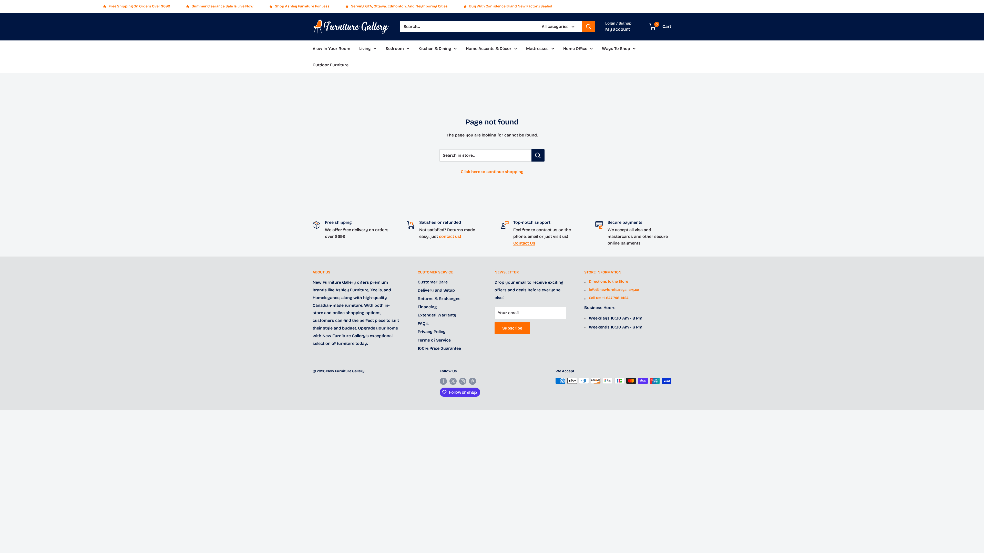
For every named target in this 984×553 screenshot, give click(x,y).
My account (617, 29)
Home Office (575, 48)
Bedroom (394, 48)
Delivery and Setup (436, 290)
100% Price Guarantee (439, 348)
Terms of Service (434, 340)
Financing (427, 306)
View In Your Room (331, 48)
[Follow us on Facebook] (443, 381)
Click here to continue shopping (492, 171)
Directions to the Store (608, 281)
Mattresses (537, 48)
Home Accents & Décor (488, 48)
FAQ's (423, 323)
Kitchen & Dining (434, 48)
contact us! (450, 236)
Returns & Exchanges (439, 298)
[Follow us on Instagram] (462, 381)
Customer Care (433, 282)
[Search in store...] (538, 155)
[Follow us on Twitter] (453, 381)
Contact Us (524, 243)
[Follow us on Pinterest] (472, 381)
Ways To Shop (616, 48)
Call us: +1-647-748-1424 (609, 298)
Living (365, 48)
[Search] (588, 26)
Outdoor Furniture (330, 64)
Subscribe (512, 328)
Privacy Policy (432, 331)
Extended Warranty (437, 315)
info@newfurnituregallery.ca (614, 290)
